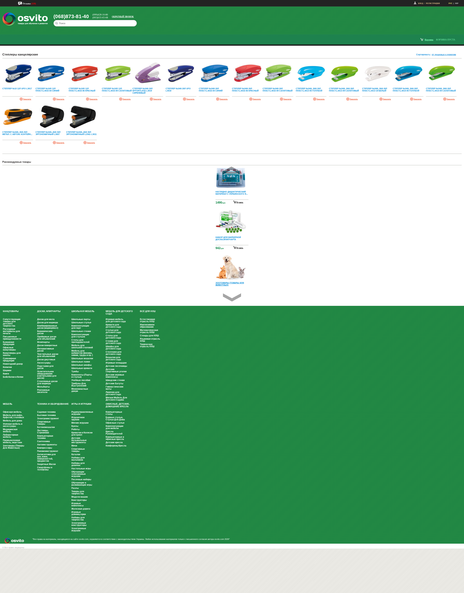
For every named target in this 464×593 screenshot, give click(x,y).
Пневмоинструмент (47, 451)
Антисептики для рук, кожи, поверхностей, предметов (46, 457)
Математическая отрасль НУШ (149, 331)
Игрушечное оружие (78, 418)
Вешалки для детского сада (113, 358)
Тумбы (75, 371)
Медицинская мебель (10, 430)
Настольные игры (81, 468)
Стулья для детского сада (113, 331)
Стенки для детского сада (113, 342)
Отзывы (27, 3)
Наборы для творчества (78, 518)
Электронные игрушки (78, 529)
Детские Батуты (114, 383)
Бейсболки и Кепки (13, 377)
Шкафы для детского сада (113, 347)
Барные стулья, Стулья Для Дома (115, 418)
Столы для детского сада (113, 336)
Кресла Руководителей (114, 432)
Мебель (7, 404)
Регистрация (433, 3)
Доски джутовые (46, 359)
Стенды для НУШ (149, 335)
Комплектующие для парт (80, 327)
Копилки (7, 367)
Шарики (7, 370)
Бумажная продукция (8, 343)
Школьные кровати (81, 368)
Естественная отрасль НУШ (147, 320)
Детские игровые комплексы (115, 376)
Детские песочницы (116, 366)
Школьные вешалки (82, 358)
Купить (240, 202)
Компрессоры (44, 448)
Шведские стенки (115, 380)
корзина (429, 39)
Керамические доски (45, 332)
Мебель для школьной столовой (82, 346)
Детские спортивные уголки (116, 370)
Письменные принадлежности (12, 337)
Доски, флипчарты (49, 311)
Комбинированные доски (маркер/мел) (47, 327)
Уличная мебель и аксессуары (12, 425)
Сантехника (43, 441)
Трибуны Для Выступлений (78, 384)
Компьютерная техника (45, 437)
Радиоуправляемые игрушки (82, 413)
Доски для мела (46, 319)
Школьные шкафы (81, 365)
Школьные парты (80, 319)
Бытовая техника (46, 415)
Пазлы (75, 488)
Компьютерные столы (114, 413)
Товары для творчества (77, 492)
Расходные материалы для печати (11, 331)
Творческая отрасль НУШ (147, 345)
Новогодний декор (13, 364)
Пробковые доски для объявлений (46, 337)
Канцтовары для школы (12, 354)
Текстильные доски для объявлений (47, 355)
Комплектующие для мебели (114, 427)
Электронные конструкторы (78, 524)
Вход (420, 3)
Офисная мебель (12, 412)
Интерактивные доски (45, 349)
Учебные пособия (80, 380)
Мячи (74, 445)
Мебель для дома (12, 420)
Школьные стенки (81, 331)
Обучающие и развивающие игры (81, 483)
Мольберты (43, 386)
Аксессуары (44, 363)
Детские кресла (114, 442)
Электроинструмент (48, 418)
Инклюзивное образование (147, 325)
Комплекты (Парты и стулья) (81, 376)
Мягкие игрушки (79, 423)
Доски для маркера (47, 322)
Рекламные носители (43, 391)
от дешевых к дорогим (444, 54)
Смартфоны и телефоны (44, 468)
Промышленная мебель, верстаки (12, 441)
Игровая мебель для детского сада (116, 320)
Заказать (27, 99)
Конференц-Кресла (116, 445)
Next (232, 297)
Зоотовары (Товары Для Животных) (13, 446)
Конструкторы (79, 500)
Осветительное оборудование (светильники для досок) (46, 374)
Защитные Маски (46, 464)
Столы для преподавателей (80, 341)
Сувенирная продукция (9, 359)
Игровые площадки (116, 363)
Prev (231, 171)
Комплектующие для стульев (80, 335)
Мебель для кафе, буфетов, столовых (13, 416)
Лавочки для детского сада (113, 393)
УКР (456, 3)
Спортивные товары (44, 422)
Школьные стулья (81, 322)
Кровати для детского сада (113, 325)
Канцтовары (11, 311)
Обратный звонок (123, 16)
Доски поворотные (47, 345)
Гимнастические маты (114, 387)
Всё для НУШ (148, 311)
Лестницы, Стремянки (43, 431)
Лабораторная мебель (10, 436)
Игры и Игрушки (81, 404)
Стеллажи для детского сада (113, 353)
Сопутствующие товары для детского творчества (11, 322)
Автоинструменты (47, 444)
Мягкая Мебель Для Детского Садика (116, 398)
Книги (6, 373)
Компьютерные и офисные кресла (115, 438)
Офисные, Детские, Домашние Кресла (118, 405)
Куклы (74, 426)
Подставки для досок (45, 367)
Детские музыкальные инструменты (79, 440)
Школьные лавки (80, 361)
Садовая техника (46, 412)
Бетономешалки (46, 427)
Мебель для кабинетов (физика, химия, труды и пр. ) (82, 353)
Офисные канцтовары (9, 348)
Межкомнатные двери (79, 390)
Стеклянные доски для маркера (47, 382)
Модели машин (79, 497)
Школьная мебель (82, 311)
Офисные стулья (115, 423)
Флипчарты (43, 342)
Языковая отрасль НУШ (150, 340)
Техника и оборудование (53, 404)
